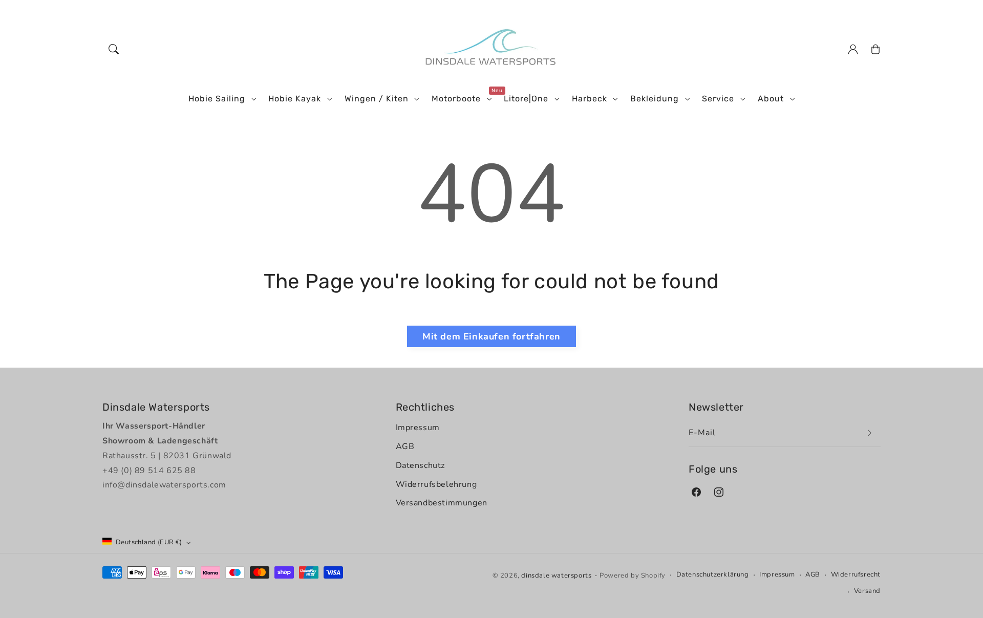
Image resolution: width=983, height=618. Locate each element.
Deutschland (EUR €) (149, 542)
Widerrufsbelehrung (436, 484)
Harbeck (589, 98)
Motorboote (456, 98)
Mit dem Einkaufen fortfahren (491, 336)
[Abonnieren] (869, 433)
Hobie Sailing (216, 98)
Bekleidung (654, 98)
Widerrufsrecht (856, 574)
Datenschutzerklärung (712, 574)
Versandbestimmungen (441, 502)
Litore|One (526, 98)
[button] (113, 49)
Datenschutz (420, 465)
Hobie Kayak (294, 98)
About (771, 98)
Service (718, 98)
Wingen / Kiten (377, 98)
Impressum (418, 427)
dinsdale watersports (556, 575)
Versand (867, 590)
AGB (405, 446)
